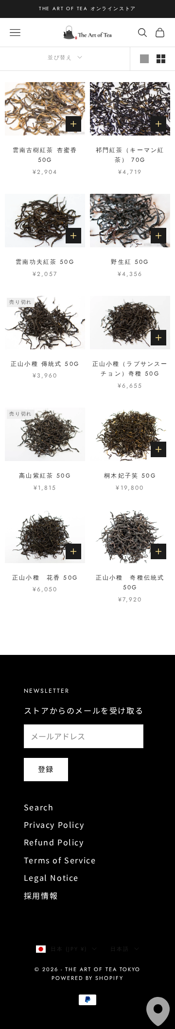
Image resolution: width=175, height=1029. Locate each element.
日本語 (119, 949)
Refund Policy (54, 842)
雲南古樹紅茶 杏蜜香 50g (45, 155)
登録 (46, 769)
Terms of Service (60, 860)
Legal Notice (51, 877)
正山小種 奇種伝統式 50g (130, 582)
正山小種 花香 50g (45, 577)
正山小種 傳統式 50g (45, 364)
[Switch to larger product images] (144, 59)
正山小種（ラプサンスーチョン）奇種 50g (130, 369)
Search (39, 807)
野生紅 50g (130, 261)
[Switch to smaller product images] (161, 59)
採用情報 (41, 895)
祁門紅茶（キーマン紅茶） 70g (130, 155)
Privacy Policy (54, 824)
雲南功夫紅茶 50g (45, 261)
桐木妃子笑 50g (130, 475)
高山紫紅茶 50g (44, 475)
